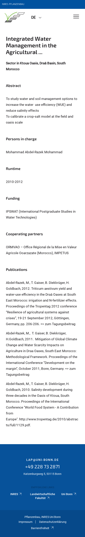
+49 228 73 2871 (42, 466)
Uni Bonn (67, 494)
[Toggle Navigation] (76, 17)
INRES (14, 494)
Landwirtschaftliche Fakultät (42, 496)
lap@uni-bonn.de (42, 460)
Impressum (25, 521)
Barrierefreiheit (40, 528)
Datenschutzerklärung (52, 521)
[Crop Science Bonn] (14, 17)
